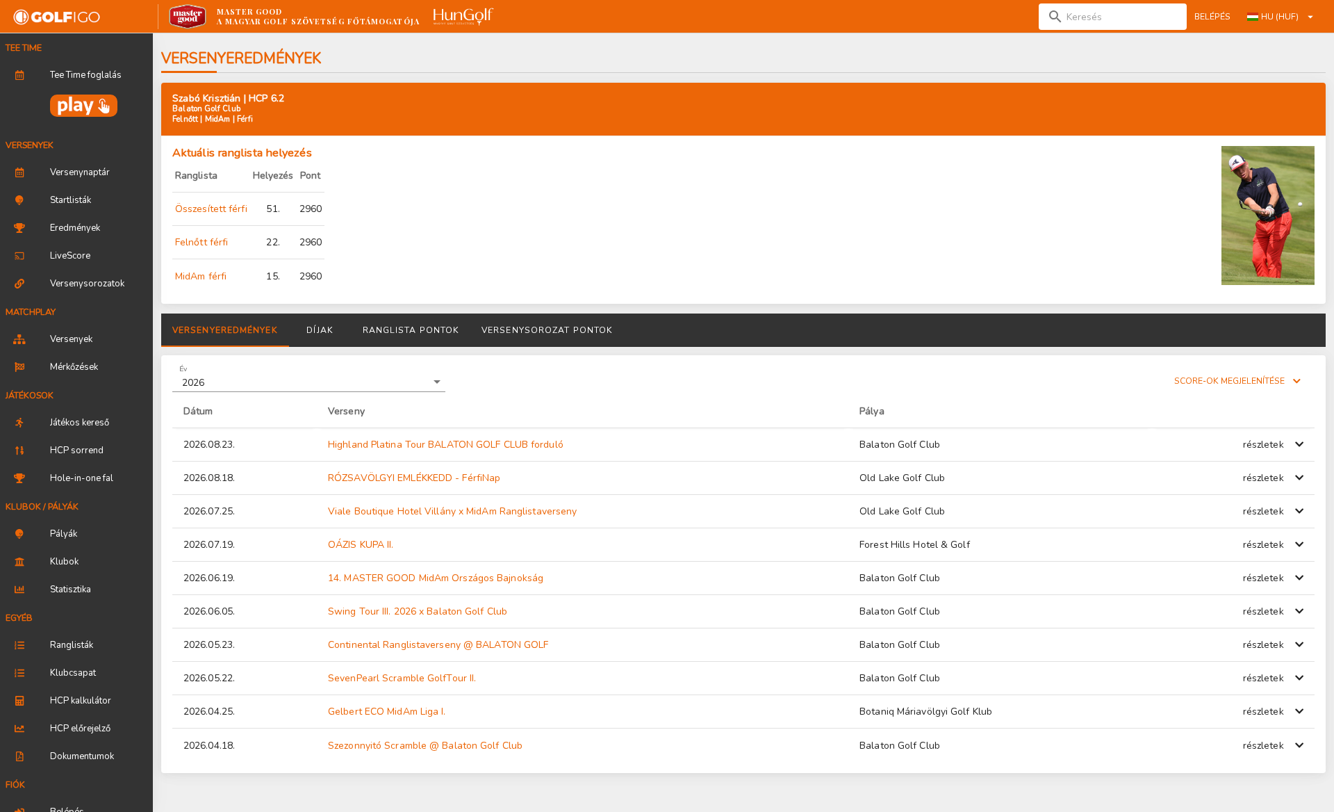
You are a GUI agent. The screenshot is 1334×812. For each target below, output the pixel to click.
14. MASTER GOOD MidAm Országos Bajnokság (435, 578)
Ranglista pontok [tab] (411, 330)
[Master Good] (188, 16)
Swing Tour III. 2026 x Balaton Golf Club (417, 611)
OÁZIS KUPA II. (360, 544)
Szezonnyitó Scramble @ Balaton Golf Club (425, 745)
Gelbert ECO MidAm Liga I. (387, 711)
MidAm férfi (201, 276)
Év (183, 368)
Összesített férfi (211, 209)
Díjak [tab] (319, 330)
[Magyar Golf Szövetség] (462, 16)
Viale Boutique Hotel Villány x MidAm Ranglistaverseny (452, 511)
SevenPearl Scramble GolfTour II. (402, 678)
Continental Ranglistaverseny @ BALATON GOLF (438, 644)
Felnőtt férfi (201, 242)
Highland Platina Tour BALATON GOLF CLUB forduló (445, 444)
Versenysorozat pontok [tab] (547, 330)
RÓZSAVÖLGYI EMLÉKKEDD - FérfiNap (414, 478)
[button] (308, 382)
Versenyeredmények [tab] (225, 330)
